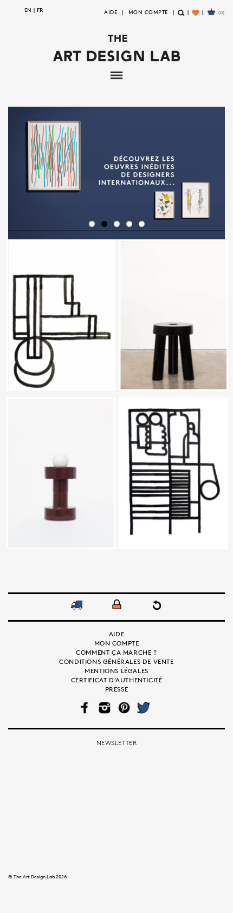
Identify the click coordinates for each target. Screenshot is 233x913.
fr (40, 10)
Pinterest (124, 707)
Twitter (144, 707)
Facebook (85, 707)
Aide (110, 12)
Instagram (104, 707)
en (27, 10)
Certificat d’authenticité (117, 680)
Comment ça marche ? (116, 652)
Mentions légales (116, 671)
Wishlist (196, 17)
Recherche (181, 17)
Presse (116, 689)
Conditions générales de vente (116, 661)
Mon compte (148, 12)
